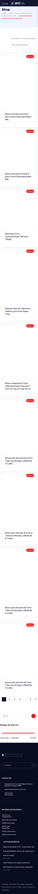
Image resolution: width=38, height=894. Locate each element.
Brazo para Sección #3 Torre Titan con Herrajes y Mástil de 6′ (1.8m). (18, 685)
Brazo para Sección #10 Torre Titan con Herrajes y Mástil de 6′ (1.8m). (19, 461)
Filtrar (33, 738)
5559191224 (8, 793)
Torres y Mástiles (9, 16)
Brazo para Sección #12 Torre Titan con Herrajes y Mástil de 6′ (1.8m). (19, 536)
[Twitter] (3, 800)
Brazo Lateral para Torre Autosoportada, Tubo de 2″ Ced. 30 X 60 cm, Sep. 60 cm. (18, 386)
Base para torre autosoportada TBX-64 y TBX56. (16, 236)
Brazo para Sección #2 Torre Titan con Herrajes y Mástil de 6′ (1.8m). (18, 610)
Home (4, 13)
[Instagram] (16, 800)
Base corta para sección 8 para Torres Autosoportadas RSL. (18, 176)
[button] (35, 3)
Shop (11, 13)
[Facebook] (7, 800)
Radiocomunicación (23, 13)
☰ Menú (5, 4)
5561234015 (8, 795)
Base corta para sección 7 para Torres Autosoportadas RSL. (18, 117)
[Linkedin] (12, 800)
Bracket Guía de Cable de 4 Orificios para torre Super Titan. (18, 311)
